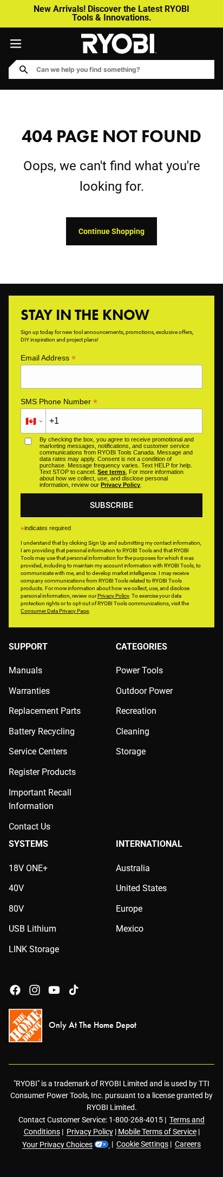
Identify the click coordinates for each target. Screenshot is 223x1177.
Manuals (25, 670)
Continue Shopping (111, 231)
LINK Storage (34, 949)
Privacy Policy (120, 485)
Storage (131, 751)
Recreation (136, 711)
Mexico (129, 929)
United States (141, 888)
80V (16, 909)
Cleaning (132, 731)
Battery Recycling (42, 731)
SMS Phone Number (59, 402)
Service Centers (38, 751)
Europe (129, 909)
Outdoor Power (144, 691)
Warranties (29, 691)
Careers (188, 1144)
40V (16, 888)
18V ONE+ (28, 868)
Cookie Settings (142, 1144)
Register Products (42, 772)
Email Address (48, 358)
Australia (133, 868)
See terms (111, 472)
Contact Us (29, 826)
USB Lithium (32, 929)
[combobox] (96, 69)
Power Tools (139, 670)
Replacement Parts (45, 711)
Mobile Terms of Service (157, 1131)
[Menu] (15, 43)
